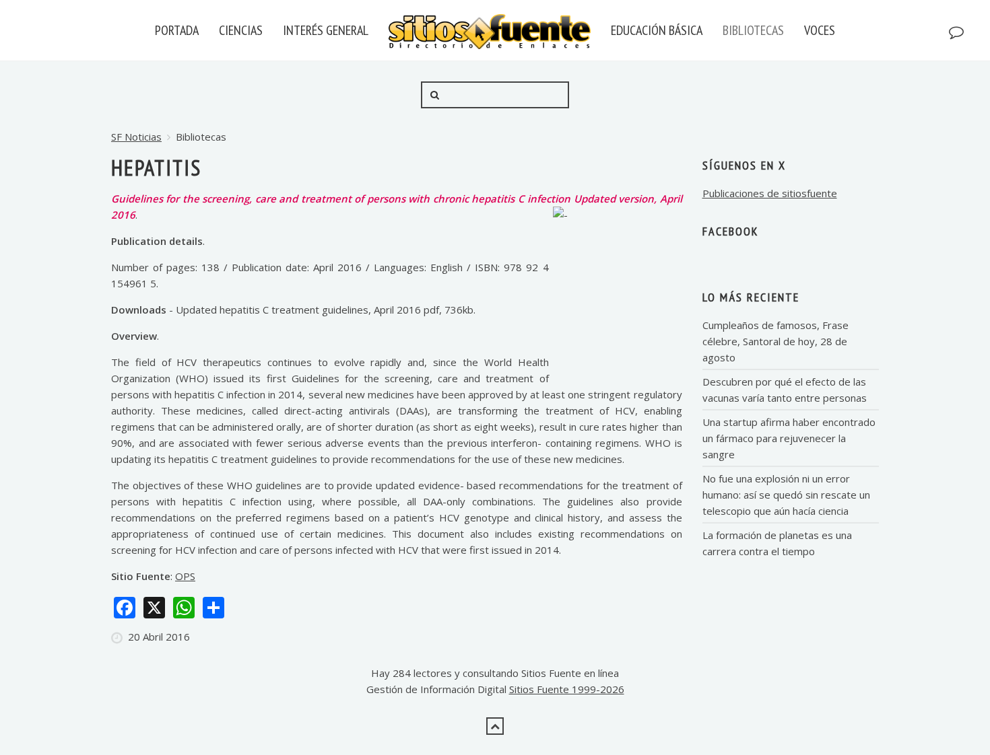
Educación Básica (656, 30)
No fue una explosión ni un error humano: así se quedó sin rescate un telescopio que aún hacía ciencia (786, 494)
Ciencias (241, 30)
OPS (185, 576)
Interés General (325, 30)
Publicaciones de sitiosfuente (769, 193)
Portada (177, 30)
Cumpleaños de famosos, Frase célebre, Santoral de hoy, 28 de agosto (775, 341)
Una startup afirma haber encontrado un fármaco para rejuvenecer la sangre (789, 438)
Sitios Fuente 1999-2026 (566, 689)
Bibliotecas (753, 30)
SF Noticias (136, 136)
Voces (819, 30)
